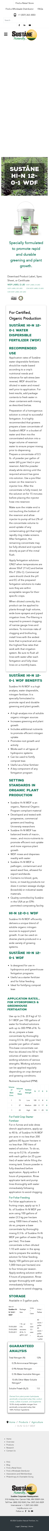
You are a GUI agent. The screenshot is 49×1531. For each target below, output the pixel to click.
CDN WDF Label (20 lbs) (16, 292)
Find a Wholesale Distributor (18, 1471)
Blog (8, 1465)
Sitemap (24, 1526)
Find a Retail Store (13, 1468)
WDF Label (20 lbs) (14, 288)
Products (10, 1445)
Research (10, 1448)
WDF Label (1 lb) (16, 284)
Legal (17, 1526)
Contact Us (11, 1451)
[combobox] (14, 20)
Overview (10, 1442)
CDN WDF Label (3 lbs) (35, 288)
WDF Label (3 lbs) (33, 285)
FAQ (8, 1462)
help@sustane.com (24, 1508)
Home (8, 1439)
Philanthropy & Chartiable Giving (19, 1477)
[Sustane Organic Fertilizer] (24, 35)
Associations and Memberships (19, 1474)
